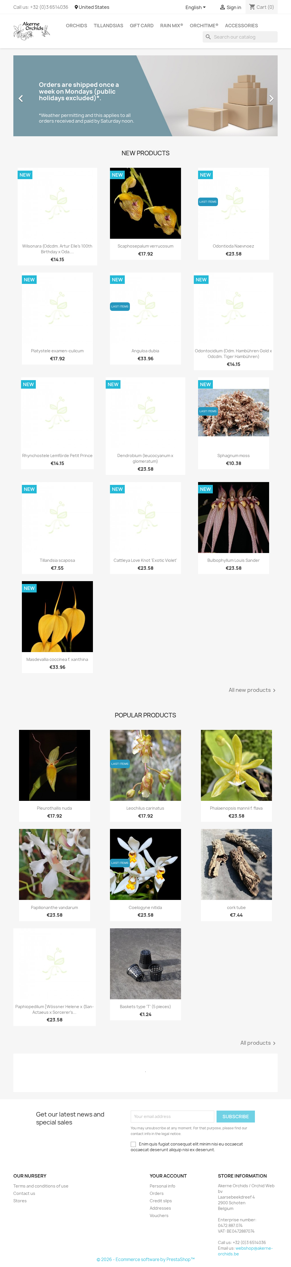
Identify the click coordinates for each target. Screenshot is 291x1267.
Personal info (162, 1186)
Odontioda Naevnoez (233, 246)
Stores (20, 1200)
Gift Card (142, 25)
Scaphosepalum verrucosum (145, 246)
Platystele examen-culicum (57, 350)
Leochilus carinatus (145, 808)
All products (259, 1043)
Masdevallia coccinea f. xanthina (57, 659)
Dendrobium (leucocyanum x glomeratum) (145, 458)
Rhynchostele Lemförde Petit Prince (57, 455)
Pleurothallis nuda (54, 808)
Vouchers (159, 1215)
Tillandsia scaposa (57, 560)
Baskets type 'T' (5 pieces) (145, 1006)
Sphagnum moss (233, 455)
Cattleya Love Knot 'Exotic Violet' (145, 560)
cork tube (236, 907)
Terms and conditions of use (40, 1186)
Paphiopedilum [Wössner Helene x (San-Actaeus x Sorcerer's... (54, 1009)
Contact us (24, 1193)
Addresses (160, 1208)
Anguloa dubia (145, 350)
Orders (157, 1193)
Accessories (241, 25)
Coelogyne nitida (145, 907)
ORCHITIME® (204, 25)
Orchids (76, 25)
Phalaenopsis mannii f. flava (236, 808)
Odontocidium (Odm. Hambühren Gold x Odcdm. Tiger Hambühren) (233, 353)
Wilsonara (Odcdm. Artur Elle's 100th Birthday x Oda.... (57, 248)
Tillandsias (108, 25)
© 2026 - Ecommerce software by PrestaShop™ (146, 1259)
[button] (33, 95)
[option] (145, 95)
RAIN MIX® (171, 25)
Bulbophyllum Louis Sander (233, 560)
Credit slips (161, 1200)
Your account (168, 1176)
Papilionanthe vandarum (54, 907)
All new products (253, 690)
